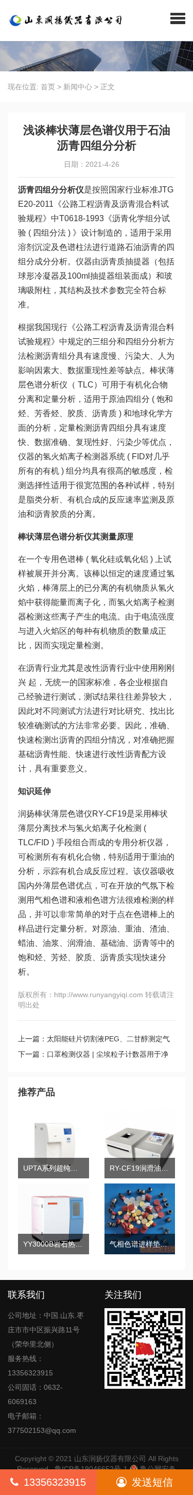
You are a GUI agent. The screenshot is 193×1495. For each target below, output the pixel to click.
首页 (48, 87)
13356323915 (55, 1482)
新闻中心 (77, 87)
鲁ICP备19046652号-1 (91, 1469)
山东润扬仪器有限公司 (110, 1458)
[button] (177, 18)
